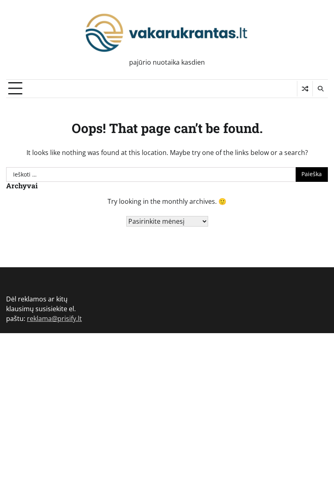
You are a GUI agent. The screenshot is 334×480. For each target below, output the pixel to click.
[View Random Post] (304, 88)
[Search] (320, 88)
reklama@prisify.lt (54, 318)
